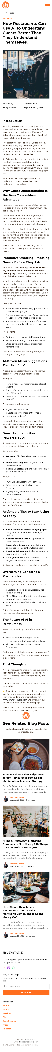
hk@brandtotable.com (28, 1042)
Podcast (7, 1029)
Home (6, 1005)
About (6, 1009)
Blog (5, 1017)
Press (5, 1025)
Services (7, 1013)
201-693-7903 (29, 1039)
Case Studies (9, 1021)
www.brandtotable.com (15, 700)
